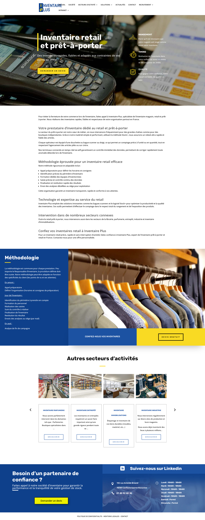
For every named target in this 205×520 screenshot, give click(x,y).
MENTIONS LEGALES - (112, 516)
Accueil (62, 5)
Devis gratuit (171, 337)
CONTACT (124, 516)
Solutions (105, 5)
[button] (30, 410)
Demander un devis (53, 71)
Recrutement (145, 5)
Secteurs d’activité (86, 5)
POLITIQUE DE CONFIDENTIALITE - (90, 516)
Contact (132, 5)
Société (71, 5)
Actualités (120, 5)
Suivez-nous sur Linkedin (156, 468)
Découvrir (54, 437)
